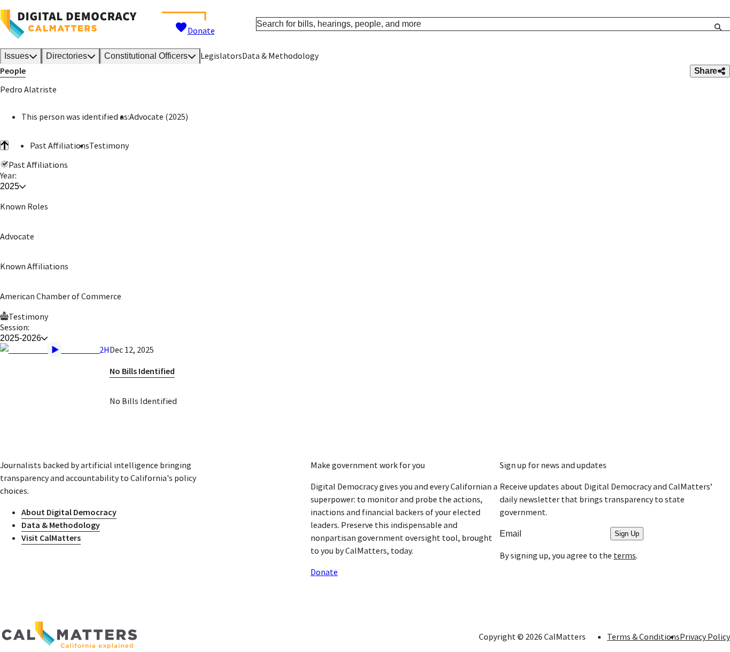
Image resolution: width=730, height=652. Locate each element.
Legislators (221, 55)
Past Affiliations (59, 145)
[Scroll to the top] (4, 145)
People (13, 70)
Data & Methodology (280, 55)
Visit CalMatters (51, 537)
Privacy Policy (705, 636)
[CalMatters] (69, 636)
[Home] (68, 24)
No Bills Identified (142, 371)
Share (705, 70)
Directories (66, 55)
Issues (16, 55)
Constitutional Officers (146, 55)
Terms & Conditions (643, 636)
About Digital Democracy (69, 512)
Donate (201, 30)
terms (624, 555)
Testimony (109, 145)
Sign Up (627, 534)
